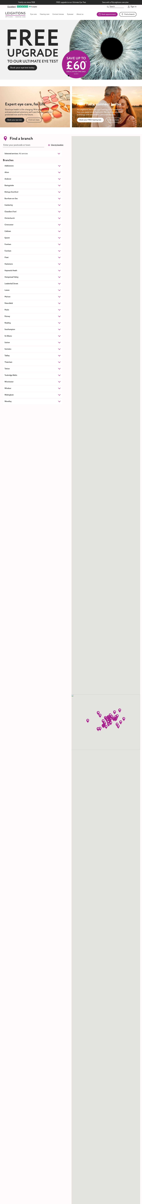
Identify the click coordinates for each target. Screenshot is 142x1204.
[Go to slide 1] (68, 75)
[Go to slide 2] (71, 75)
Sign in (133, 7)
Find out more (34, 120)
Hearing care (44, 14)
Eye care (33, 14)
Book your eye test (14, 120)
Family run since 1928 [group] (26, 2)
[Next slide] (135, 50)
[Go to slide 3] (73, 75)
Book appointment (109, 14)
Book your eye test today (71, 66)
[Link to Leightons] (15, 14)
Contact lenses (58, 14)
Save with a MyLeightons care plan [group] (115, 2)
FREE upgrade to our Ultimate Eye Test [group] (71, 2)
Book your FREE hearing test (90, 120)
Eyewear (70, 14)
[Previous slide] (7, 50)
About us (80, 14)
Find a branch (129, 14)
